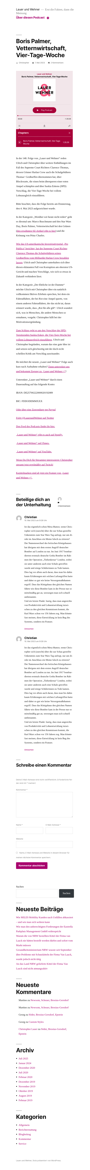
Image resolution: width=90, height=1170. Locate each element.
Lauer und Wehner (28, 9)
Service (22, 1143)
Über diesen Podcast (30, 17)
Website (19, 839)
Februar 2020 (25, 1077)
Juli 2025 (23, 1058)
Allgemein (24, 1125)
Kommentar (21, 790)
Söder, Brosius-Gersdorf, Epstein (46, 1014)
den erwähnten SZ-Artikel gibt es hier (36, 231)
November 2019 (27, 1086)
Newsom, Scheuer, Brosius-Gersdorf (50, 1000)
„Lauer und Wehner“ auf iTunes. (32, 443)
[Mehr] (48, 18)
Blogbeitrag (25, 1134)
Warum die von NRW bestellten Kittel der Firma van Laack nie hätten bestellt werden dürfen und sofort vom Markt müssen (44, 940)
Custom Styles (36, 1022)
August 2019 (25, 1095)
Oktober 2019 (26, 1091)
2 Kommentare (57, 63)
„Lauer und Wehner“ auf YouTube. (34, 451)
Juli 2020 (23, 1072)
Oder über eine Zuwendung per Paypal (36, 409)
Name (19, 825)
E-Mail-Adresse (53, 825)
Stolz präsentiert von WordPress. (47, 1160)
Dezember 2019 (27, 1081)
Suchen (20, 886)
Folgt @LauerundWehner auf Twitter (35, 418)
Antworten (29, 629)
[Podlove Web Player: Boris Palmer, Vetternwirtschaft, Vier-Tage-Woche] (44, 109)
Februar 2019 (25, 1100)
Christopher (24, 63)
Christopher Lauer (28, 1029)
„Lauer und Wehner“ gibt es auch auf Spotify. (39, 434)
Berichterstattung (27, 1129)
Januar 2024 (25, 1063)
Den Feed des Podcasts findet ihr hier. (35, 426)
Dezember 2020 (27, 1067)
